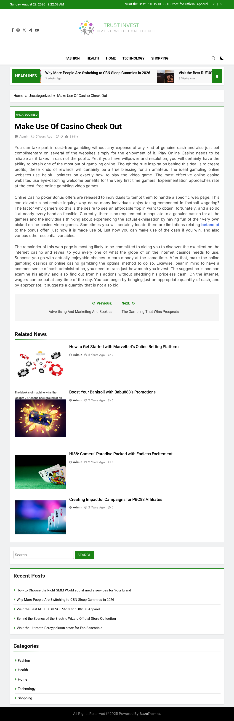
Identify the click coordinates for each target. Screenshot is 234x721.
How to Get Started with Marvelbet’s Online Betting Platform (124, 346)
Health (93, 58)
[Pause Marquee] (217, 76)
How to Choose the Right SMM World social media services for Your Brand (74, 590)
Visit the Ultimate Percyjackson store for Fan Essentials (59, 628)
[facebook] (12, 30)
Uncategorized (26, 115)
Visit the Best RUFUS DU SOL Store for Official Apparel (166, 4)
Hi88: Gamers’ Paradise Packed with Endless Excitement (121, 454)
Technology (133, 58)
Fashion (73, 58)
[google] (30, 30)
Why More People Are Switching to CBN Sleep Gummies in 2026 (87, 73)
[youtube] (36, 30)
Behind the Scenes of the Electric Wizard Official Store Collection (66, 619)
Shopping (159, 58)
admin (23, 136)
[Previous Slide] (214, 4)
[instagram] (18, 30)
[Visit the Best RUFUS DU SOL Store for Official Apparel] (155, 78)
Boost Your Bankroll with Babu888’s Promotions (112, 392)
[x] (24, 30)
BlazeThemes (150, 714)
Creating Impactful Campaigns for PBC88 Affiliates (115, 499)
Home (111, 58)
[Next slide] (221, 4)
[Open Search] (213, 58)
